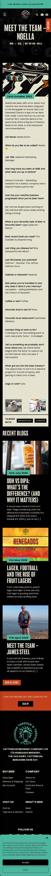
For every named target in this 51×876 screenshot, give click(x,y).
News (28, 808)
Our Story (30, 781)
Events (29, 812)
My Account (9, 785)
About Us (30, 777)
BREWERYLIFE (25, 420)
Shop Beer (8, 777)
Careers (40, 420)
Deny (25, 869)
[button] (47, 838)
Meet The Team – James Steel (22, 649)
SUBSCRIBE (48, 25)
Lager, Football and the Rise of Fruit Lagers (22, 574)
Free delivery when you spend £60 (25, 4)
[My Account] (42, 15)
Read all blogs (11, 682)
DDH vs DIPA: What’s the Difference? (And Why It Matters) (23, 491)
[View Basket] (46, 15)
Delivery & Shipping (13, 781)
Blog (19, 44)
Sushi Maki (40, 318)
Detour (9, 228)
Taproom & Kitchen (13, 812)
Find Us (6, 808)
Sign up (25, 704)
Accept (25, 862)
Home (12, 44)
